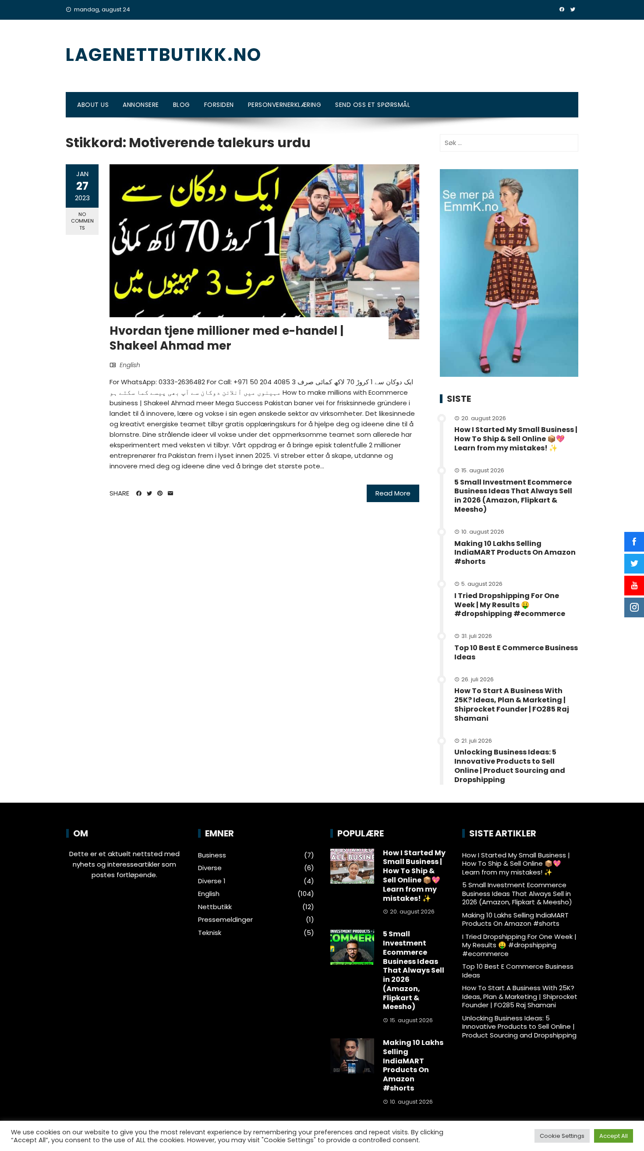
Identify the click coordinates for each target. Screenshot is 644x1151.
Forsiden (219, 104)
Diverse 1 (212, 881)
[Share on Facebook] (139, 493)
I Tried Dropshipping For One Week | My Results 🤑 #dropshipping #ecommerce (509, 605)
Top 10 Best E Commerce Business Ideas (516, 652)
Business (212, 855)
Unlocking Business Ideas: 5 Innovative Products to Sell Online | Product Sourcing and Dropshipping (509, 765)
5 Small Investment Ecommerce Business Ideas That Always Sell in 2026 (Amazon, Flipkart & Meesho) (513, 495)
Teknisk (209, 932)
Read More (392, 493)
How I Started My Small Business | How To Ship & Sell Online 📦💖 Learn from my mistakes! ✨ (515, 439)
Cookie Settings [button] (562, 1136)
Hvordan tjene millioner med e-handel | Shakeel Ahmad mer (226, 338)
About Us (93, 104)
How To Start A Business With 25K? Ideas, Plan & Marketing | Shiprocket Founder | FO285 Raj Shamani (511, 704)
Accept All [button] (613, 1136)
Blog (181, 104)
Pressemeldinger (225, 919)
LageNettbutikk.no (164, 54)
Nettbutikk (215, 907)
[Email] (170, 493)
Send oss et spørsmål (372, 104)
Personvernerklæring (285, 104)
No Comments (82, 221)
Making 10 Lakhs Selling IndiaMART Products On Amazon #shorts (515, 552)
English (130, 365)
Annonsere (141, 104)
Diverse (210, 868)
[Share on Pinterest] (160, 493)
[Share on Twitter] (149, 493)
